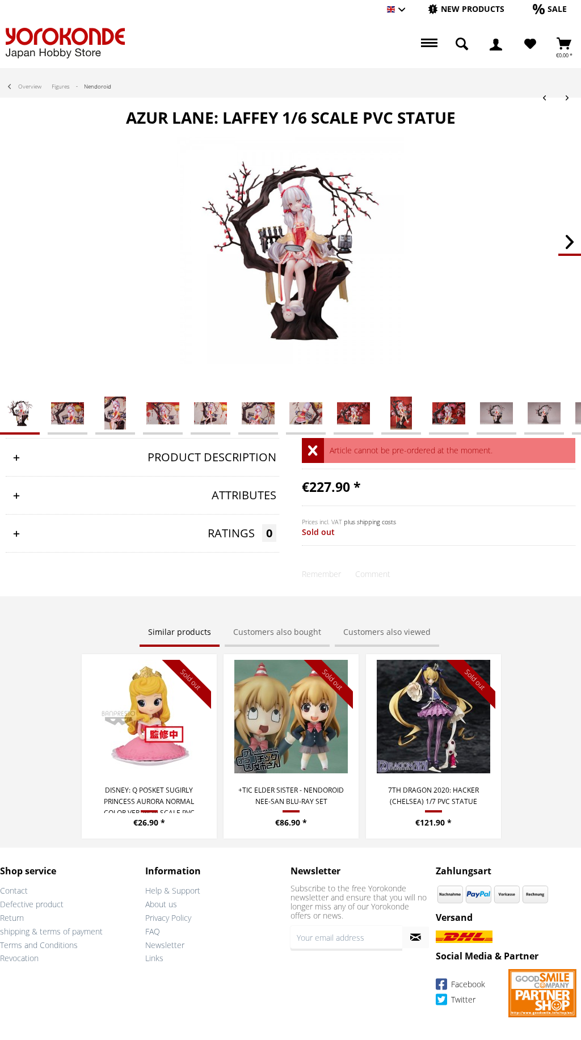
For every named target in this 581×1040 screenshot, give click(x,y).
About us (161, 904)
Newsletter (164, 945)
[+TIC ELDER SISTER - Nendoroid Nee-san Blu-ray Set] (291, 716)
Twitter (462, 1000)
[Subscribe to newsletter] (416, 937)
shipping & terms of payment (51, 931)
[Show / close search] (462, 44)
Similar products (179, 631)
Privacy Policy (168, 917)
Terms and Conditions (39, 945)
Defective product (32, 904)
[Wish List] (530, 44)
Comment (372, 574)
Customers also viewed (387, 631)
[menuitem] (466, 9)
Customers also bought (277, 631)
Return (12, 917)
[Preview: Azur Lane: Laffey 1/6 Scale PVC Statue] (20, 412)
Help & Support (172, 890)
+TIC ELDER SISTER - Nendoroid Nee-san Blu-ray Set (291, 795)
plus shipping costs (370, 521)
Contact (14, 890)
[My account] (495, 44)
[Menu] (428, 44)
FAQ (152, 931)
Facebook (467, 984)
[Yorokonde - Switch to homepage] (65, 43)
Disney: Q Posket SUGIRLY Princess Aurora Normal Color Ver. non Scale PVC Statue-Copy (149, 799)
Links (154, 958)
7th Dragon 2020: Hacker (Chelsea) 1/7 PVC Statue (433, 795)
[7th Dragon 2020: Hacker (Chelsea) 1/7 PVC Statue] (433, 716)
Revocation (19, 958)
